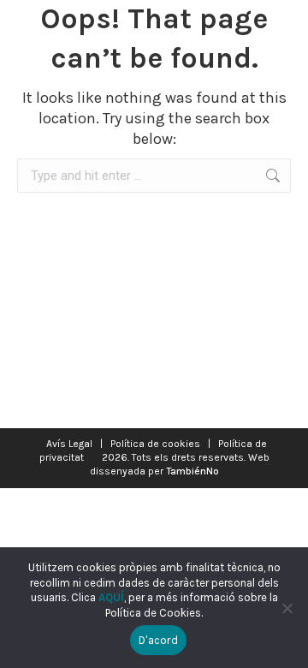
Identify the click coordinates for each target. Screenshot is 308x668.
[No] (286, 608)
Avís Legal (69, 444)
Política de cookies (155, 444)
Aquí (111, 597)
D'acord (158, 640)
